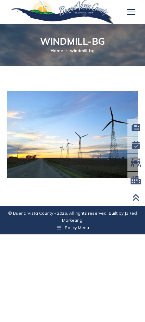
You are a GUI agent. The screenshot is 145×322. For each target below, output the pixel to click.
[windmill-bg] (72, 134)
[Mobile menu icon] (131, 12)
